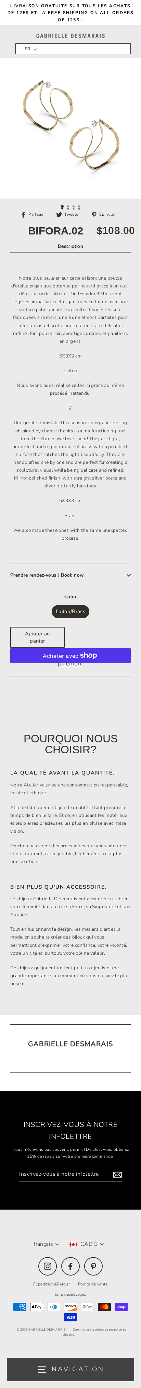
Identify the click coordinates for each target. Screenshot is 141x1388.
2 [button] (68, 207)
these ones (57, 530)
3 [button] (74, 207)
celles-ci (81, 385)
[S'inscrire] (116, 1174)
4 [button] (79, 207)
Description (70, 246)
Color (70, 596)
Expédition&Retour (51, 1284)
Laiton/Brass (70, 611)
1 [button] (62, 206)
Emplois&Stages (70, 1294)
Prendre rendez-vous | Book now (47, 575)
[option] (70, 128)
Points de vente (93, 1284)
